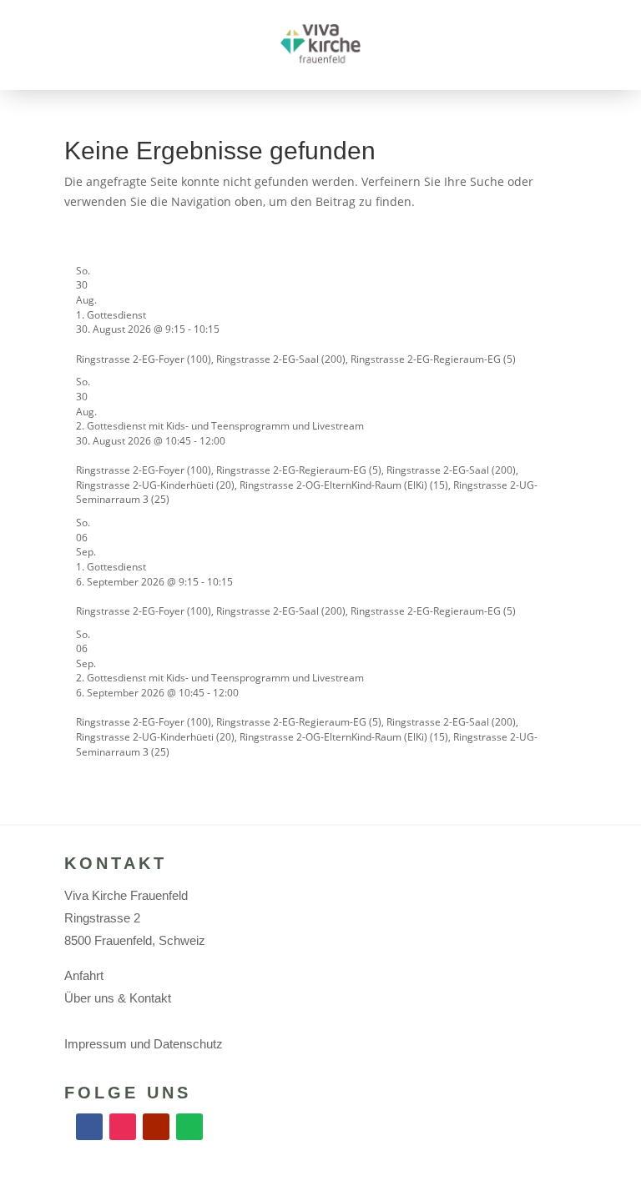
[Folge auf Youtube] (156, 1126)
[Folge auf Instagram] (122, 1126)
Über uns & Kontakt (117, 998)
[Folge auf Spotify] (189, 1126)
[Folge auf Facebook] (89, 1126)
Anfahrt (83, 975)
